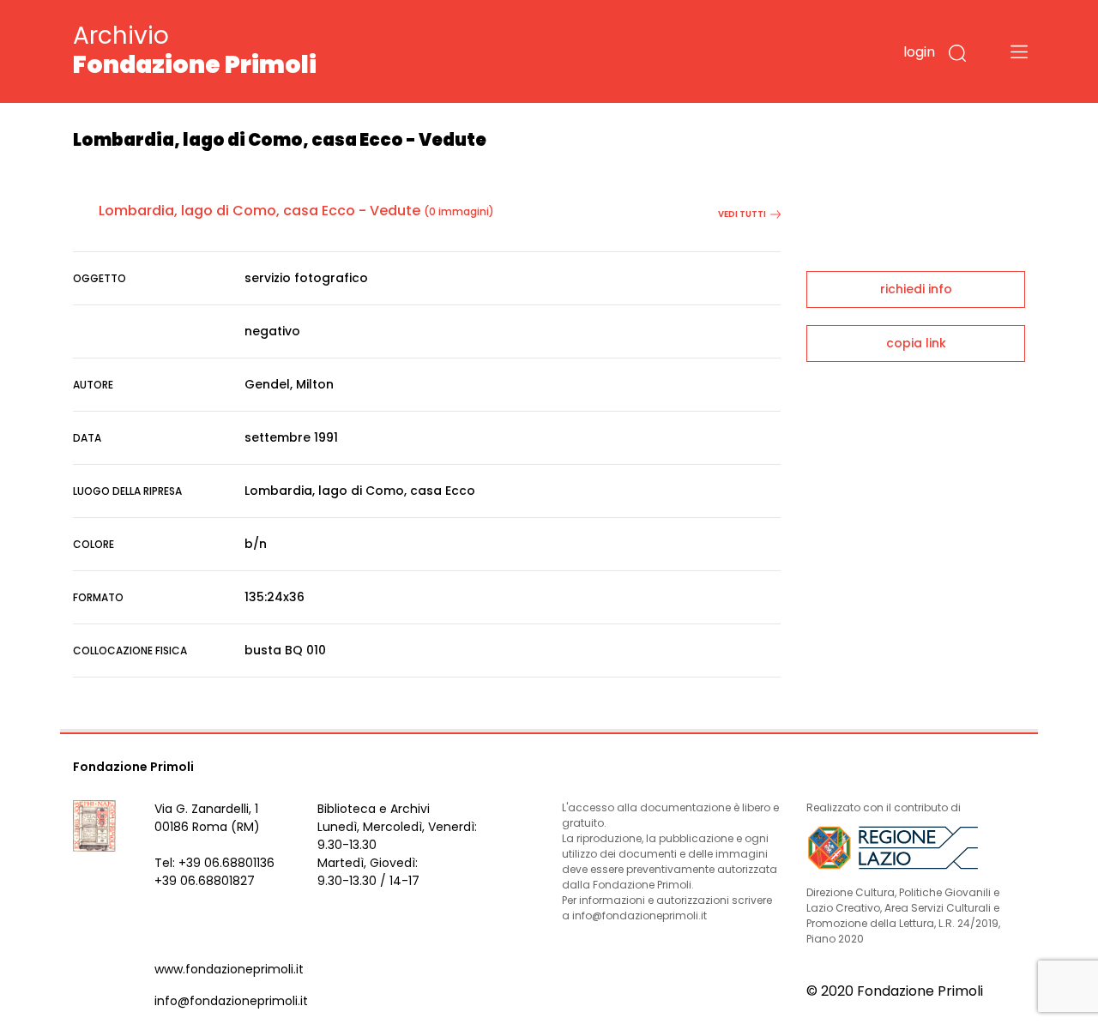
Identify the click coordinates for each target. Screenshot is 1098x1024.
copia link (916, 343)
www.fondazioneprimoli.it (229, 969)
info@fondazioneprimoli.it (231, 1000)
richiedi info (916, 289)
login (919, 52)
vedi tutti (742, 214)
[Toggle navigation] (1019, 51)
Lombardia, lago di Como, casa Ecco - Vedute (259, 210)
